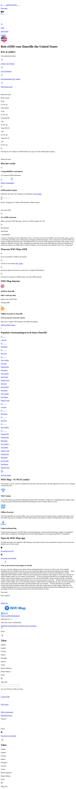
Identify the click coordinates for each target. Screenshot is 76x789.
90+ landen (37, 194)
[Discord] (4, 614)
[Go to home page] (8, 3)
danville (3, 35)
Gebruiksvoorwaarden (8, 626)
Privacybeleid (19, 626)
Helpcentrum (16, 616)
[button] (38, 629)
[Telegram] (7, 614)
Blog (10, 616)
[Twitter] (2, 614)
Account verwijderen (29, 626)
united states (4, 31)
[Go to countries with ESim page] (6, 197)
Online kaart (5, 616)
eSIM (2, 28)
